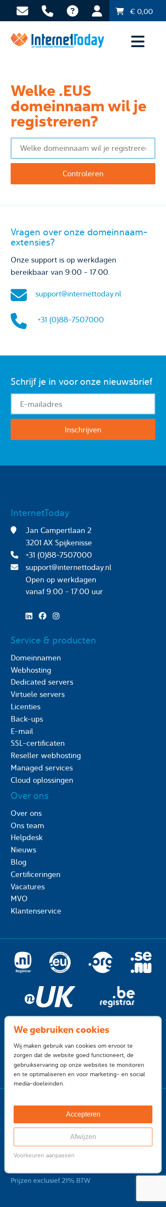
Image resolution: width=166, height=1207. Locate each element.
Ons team (27, 825)
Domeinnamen (36, 658)
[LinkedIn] (31, 616)
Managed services (42, 768)
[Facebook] (45, 616)
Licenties (25, 706)
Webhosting (31, 670)
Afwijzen (83, 1136)
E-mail (22, 731)
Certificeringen (35, 874)
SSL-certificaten (38, 743)
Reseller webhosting (46, 755)
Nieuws (23, 849)
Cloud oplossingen (42, 780)
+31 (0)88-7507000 (70, 319)
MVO (19, 898)
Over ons (26, 813)
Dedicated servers (42, 682)
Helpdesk (27, 837)
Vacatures (28, 886)
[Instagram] (58, 616)
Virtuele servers (38, 694)
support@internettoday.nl (78, 294)
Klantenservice (36, 911)
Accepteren (83, 1114)
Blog (18, 862)
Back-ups (27, 719)
